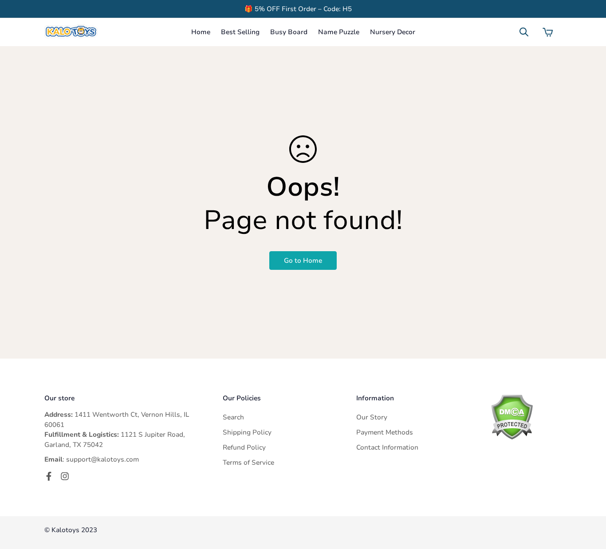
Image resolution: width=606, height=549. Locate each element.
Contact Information (387, 447)
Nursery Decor (392, 32)
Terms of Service (248, 462)
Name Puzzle (338, 32)
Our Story (371, 417)
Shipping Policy (247, 432)
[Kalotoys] (71, 32)
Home (200, 32)
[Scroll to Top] (588, 500)
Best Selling (240, 32)
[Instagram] (65, 476)
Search (233, 417)
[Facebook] (49, 476)
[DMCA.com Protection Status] (526, 417)
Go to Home (303, 260)
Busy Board (288, 32)
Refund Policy (244, 447)
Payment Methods (384, 432)
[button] (548, 32)
